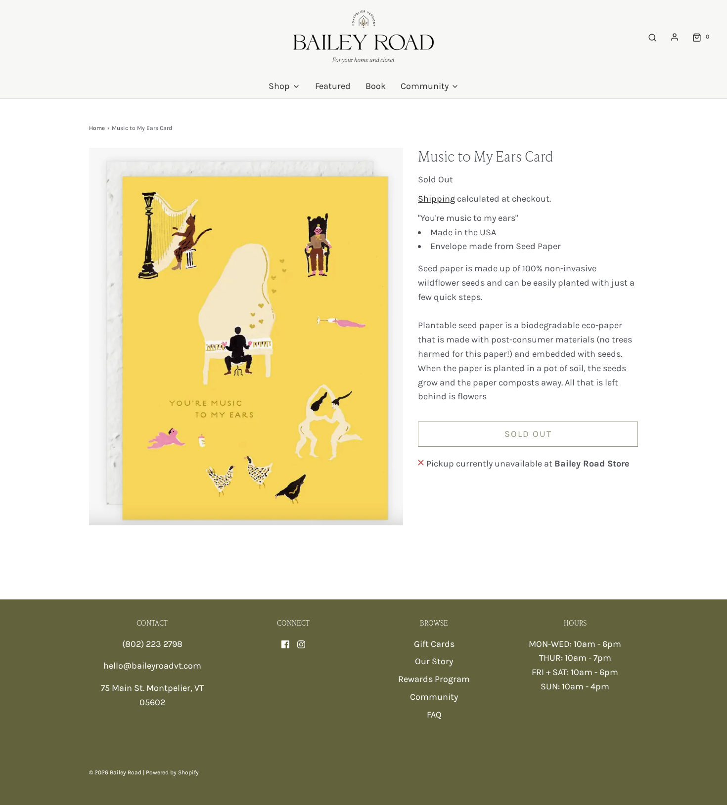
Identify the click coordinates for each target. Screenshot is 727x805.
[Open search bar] (652, 37)
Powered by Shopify (172, 772)
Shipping (436, 198)
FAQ (434, 714)
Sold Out (528, 433)
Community (434, 696)
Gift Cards (434, 643)
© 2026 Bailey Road (115, 772)
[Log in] (675, 37)
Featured (333, 86)
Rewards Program (434, 679)
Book (375, 86)
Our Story (434, 661)
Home (97, 128)
